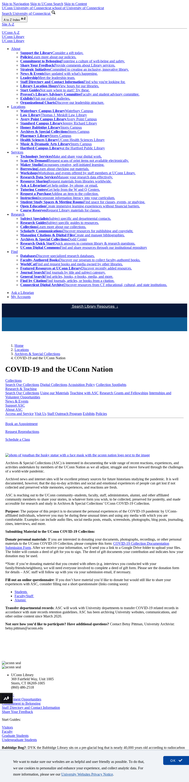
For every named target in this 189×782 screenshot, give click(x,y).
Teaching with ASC (84, 393)
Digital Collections (53, 385)
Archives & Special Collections (37, 354)
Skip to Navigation (15, 4)
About (15, 49)
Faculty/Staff (24, 596)
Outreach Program (68, 414)
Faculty (7, 731)
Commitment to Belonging (21, 703)
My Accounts (21, 297)
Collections (13, 380)
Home (19, 346)
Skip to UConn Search (46, 4)
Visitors (7, 727)
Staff (51, 414)
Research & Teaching (21, 389)
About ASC (14, 409)
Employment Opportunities (21, 699)
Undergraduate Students (19, 740)
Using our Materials (54, 393)
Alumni (21, 600)
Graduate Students (15, 736)
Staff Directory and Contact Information (31, 708)
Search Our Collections (22, 385)
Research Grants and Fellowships (124, 393)
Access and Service (19, 414)
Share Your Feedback (17, 712)
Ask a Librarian (22, 293)
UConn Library (13, 37)
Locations (18, 107)
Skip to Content (75, 4)
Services (17, 152)
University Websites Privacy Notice (87, 774)
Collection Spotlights (111, 385)
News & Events (16, 401)
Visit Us (40, 414)
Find (14, 252)
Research (17, 214)
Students (21, 592)
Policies (101, 414)
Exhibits (89, 414)
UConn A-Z (11, 33)
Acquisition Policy (81, 385)
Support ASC (15, 405)
